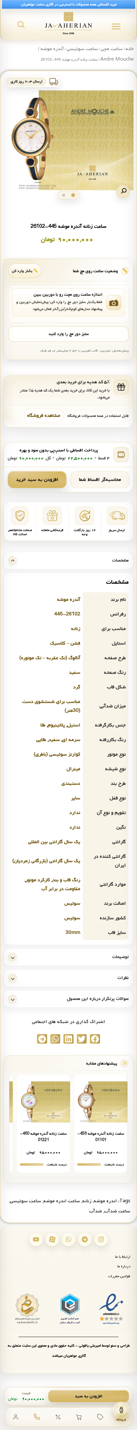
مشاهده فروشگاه (43, 415)
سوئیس (72, 903)
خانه (130, 49)
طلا (43, 725)
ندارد (74, 813)
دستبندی (70, 783)
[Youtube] (36, 1239)
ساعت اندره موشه (61, 1201)
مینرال (73, 769)
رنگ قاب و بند (66, 880)
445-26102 (67, 614)
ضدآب (95, 1211)
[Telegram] (85, 1239)
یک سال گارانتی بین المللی (54, 842)
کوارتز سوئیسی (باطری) (57, 754)
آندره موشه (68, 599)
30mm (73, 932)
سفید (74, 672)
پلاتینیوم (56, 725)
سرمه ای (71, 740)
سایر (75, 798)
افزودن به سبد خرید (37, 479)
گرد (76, 687)
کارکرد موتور (37, 880)
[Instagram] (101, 1239)
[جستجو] (21, 24)
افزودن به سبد (89, 1396)
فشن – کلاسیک (65, 643)
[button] (123, 191)
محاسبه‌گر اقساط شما (100, 479)
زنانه (75, 629)
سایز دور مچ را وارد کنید (68, 334)
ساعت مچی (112, 49)
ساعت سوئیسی (82, 49)
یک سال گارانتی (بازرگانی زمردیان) (46, 861)
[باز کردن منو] (116, 26)
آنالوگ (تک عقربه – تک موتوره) (49, 658)
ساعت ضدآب (117, 1211)
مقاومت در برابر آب (60, 889)
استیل (73, 725)
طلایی (41, 740)
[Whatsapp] (68, 1239)
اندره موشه (105, 1201)
